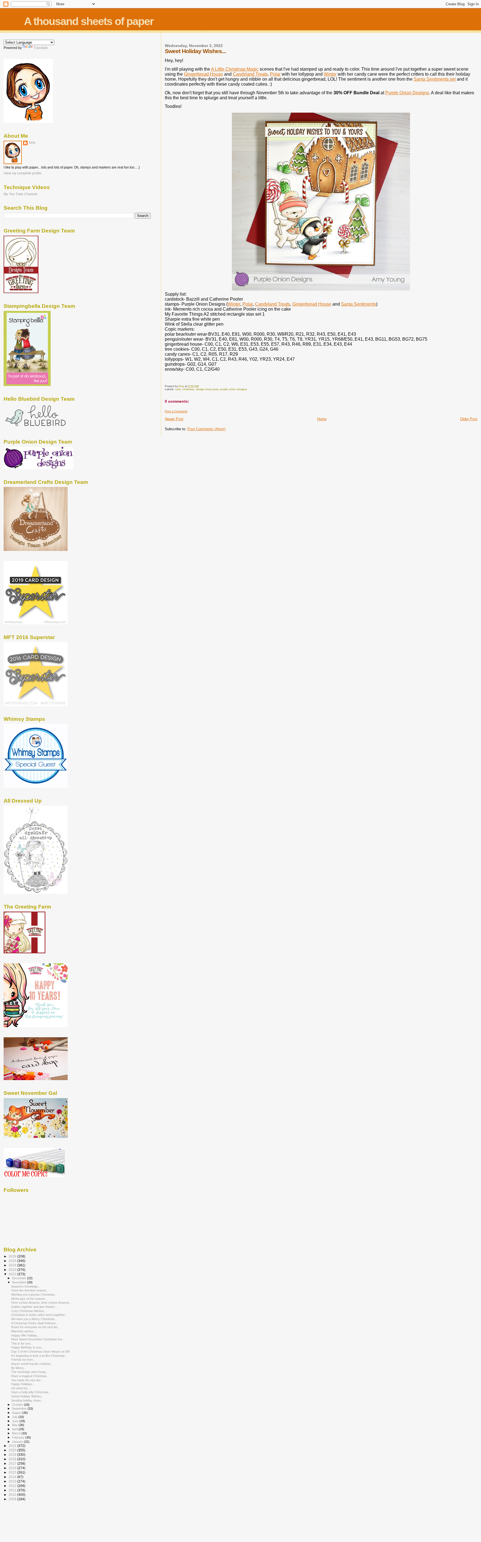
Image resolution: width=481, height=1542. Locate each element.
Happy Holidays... (23, 1384)
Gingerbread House (203, 74)
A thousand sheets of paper (88, 21)
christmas (188, 389)
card (178, 389)
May (15, 1425)
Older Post (468, 419)
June (15, 1421)
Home (322, 419)
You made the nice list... (27, 1380)
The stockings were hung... (29, 1371)
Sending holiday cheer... (27, 1400)
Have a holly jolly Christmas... (31, 1392)
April (15, 1429)
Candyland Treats (250, 74)
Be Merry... (18, 1368)
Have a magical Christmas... (30, 1376)
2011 (13, 1490)
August (17, 1412)
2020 (13, 1450)
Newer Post (174, 419)
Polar (275, 74)
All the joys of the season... (29, 1298)
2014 (13, 1477)
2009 (13, 1499)
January (18, 1441)
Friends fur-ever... (23, 1359)
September (20, 1408)
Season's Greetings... (25, 1286)
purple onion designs (233, 389)
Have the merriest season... (30, 1290)
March (16, 1433)
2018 (13, 1459)
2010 (13, 1494)
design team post (207, 389)
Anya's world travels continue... (32, 1363)
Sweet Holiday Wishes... (27, 1396)
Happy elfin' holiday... (25, 1335)
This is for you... (22, 1343)
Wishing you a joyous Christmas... (34, 1294)
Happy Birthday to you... (27, 1347)
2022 (13, 1274)
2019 (13, 1454)
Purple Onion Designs (407, 92)
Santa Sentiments (358, 304)
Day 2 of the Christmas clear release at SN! (40, 1351)
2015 (13, 1472)
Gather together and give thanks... (34, 1306)
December (19, 1278)
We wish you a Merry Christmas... (34, 1319)
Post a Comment (176, 411)
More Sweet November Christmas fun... (38, 1339)
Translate (41, 48)
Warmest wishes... (23, 1331)
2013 (13, 1481)
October (18, 1404)
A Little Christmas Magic (235, 69)
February (18, 1437)
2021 (13, 1445)
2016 (13, 1468)
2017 (13, 1463)
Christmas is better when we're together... (39, 1314)
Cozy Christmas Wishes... (28, 1311)
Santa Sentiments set (435, 79)
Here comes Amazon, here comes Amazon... (41, 1302)
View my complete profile (22, 173)
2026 (13, 1256)
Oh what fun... (20, 1388)
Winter (330, 74)
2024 (13, 1265)
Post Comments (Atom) (206, 429)
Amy (32, 143)
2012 (13, 1485)
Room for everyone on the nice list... (35, 1327)
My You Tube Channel (20, 194)
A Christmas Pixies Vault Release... (34, 1323)
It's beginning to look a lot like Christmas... (39, 1355)
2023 (13, 1269)
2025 (13, 1261)
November (19, 1282)
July (15, 1417)
